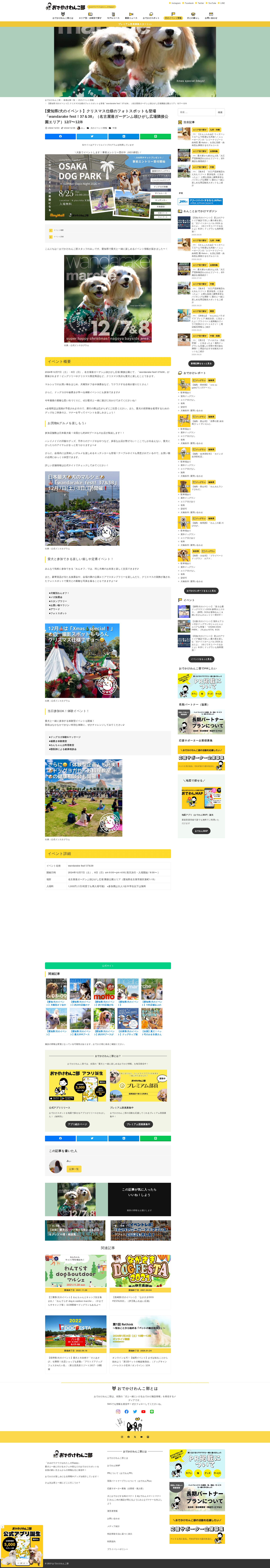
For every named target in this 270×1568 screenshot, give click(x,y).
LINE (222, 3)
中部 (114, 127)
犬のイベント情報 (99, 127)
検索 (220, 112)
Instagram (176, 3)
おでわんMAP (201, 830)
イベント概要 (59, 230)
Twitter (201, 3)
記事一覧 (74, 1169)
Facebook (189, 3)
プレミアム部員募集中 (138, 1124)
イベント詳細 (59, 236)
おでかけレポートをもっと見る (201, 591)
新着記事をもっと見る (201, 363)
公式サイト (108, 965)
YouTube (212, 3)
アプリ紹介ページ (77, 1124)
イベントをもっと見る (201, 659)
